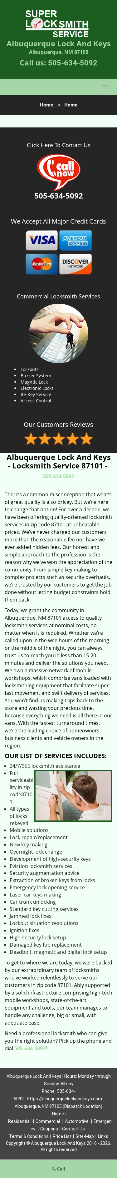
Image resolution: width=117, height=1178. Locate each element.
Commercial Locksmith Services (58, 296)
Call (60, 1169)
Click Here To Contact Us (58, 145)
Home (46, 105)
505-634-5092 (72, 63)
